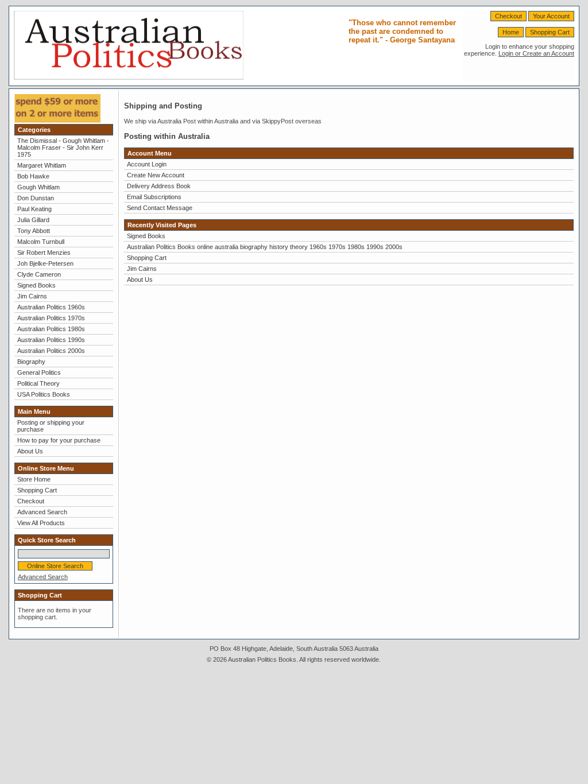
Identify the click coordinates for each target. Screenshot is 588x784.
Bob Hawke (33, 176)
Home (510, 32)
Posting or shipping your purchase (50, 426)
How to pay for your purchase (58, 440)
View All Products (41, 522)
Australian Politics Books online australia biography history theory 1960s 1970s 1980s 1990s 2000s (265, 246)
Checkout (508, 16)
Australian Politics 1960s (51, 307)
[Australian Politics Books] (128, 77)
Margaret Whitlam (41, 165)
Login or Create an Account (536, 53)
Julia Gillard (33, 219)
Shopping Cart (550, 32)
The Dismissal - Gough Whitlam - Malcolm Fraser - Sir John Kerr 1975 (63, 147)
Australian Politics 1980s (51, 328)
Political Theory (38, 383)
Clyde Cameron (39, 274)
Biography (31, 361)
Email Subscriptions (154, 196)
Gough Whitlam (38, 187)
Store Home (34, 479)
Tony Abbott (33, 230)
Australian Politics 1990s (51, 339)
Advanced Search (42, 512)
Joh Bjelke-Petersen (45, 263)
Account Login (147, 164)
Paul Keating (34, 208)
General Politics (39, 372)
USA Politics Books (43, 394)
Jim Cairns (32, 296)
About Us (30, 451)
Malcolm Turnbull (40, 241)
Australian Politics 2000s (51, 350)
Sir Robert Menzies (44, 252)
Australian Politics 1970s (51, 318)
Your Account (551, 16)
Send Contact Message (159, 207)
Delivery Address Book (159, 186)
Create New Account (155, 175)
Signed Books (36, 285)
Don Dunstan (35, 198)
